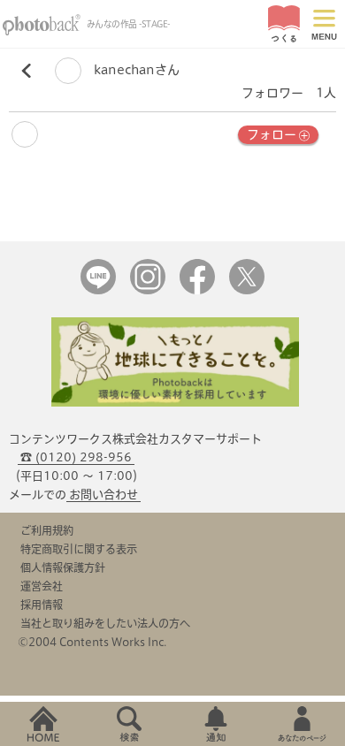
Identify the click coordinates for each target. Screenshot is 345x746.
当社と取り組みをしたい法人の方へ (105, 623)
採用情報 (41, 604)
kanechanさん (135, 70)
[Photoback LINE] (98, 290)
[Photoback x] (246, 290)
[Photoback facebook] (197, 290)
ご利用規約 (46, 530)
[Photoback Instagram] (147, 290)
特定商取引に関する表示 (78, 549)
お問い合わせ (103, 494)
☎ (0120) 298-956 (76, 457)
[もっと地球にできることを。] (175, 402)
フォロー (271, 134)
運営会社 (41, 586)
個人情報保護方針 (62, 567)
